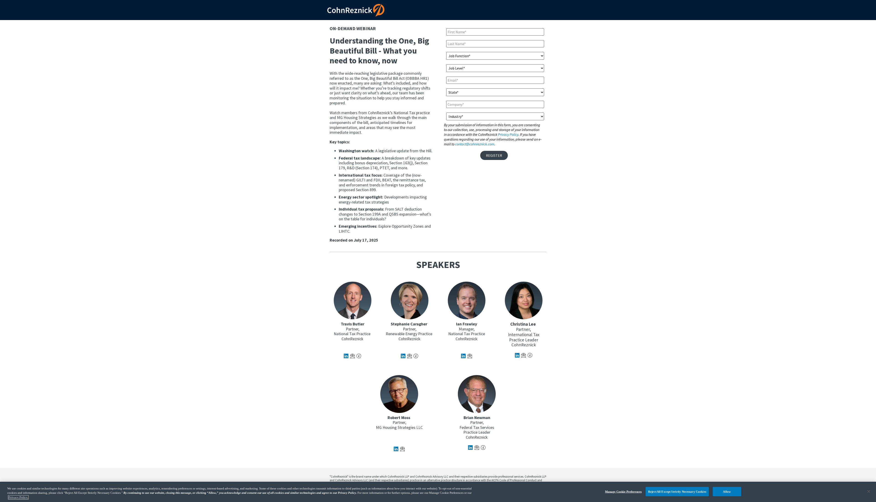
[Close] (869, 492)
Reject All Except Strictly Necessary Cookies (677, 491)
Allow (727, 491)
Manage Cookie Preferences (623, 491)
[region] (438, 492)
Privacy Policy (508, 134)
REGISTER (494, 155)
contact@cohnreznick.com (474, 144)
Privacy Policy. (18, 497)
